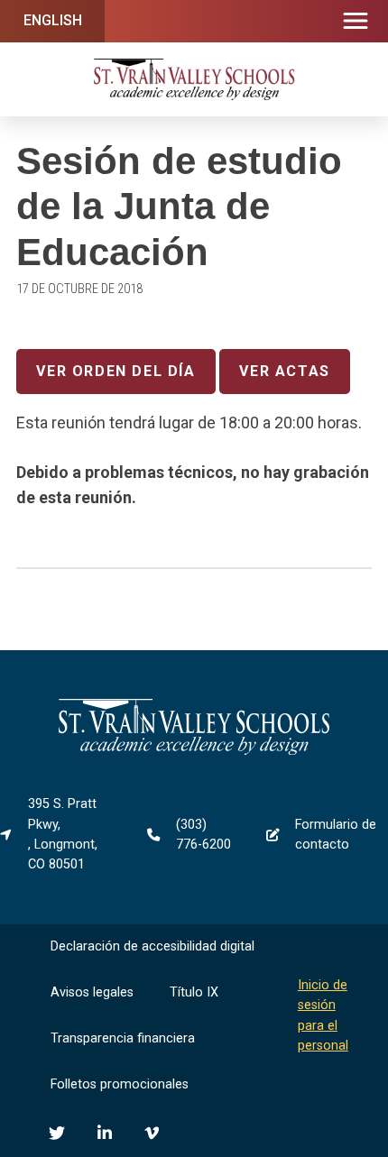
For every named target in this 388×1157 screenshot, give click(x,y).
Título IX (194, 992)
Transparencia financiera (123, 1038)
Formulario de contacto (335, 834)
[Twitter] (56, 1132)
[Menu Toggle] (355, 21)
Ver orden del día (115, 371)
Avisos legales (92, 992)
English (52, 20)
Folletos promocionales (120, 1084)
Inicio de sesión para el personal (323, 1015)
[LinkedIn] (104, 1132)
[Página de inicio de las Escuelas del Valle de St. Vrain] (194, 750)
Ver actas (284, 371)
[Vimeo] (151, 1132)
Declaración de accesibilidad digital (152, 946)
